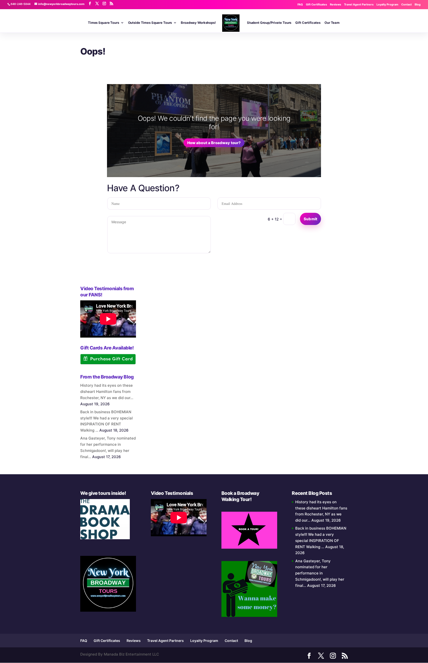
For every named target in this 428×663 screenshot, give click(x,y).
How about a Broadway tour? (214, 142)
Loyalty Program (387, 4)
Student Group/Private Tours (269, 23)
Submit (310, 219)
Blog (418, 4)
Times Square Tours (103, 23)
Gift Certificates (316, 4)
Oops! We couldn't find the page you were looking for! (214, 122)
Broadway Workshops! (198, 23)
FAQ (300, 4)
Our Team (332, 23)
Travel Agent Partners (359, 4)
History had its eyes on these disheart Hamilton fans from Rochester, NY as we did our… (106, 391)
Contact (406, 4)
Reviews (335, 4)
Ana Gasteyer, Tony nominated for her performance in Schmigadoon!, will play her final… (319, 573)
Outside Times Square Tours (150, 23)
